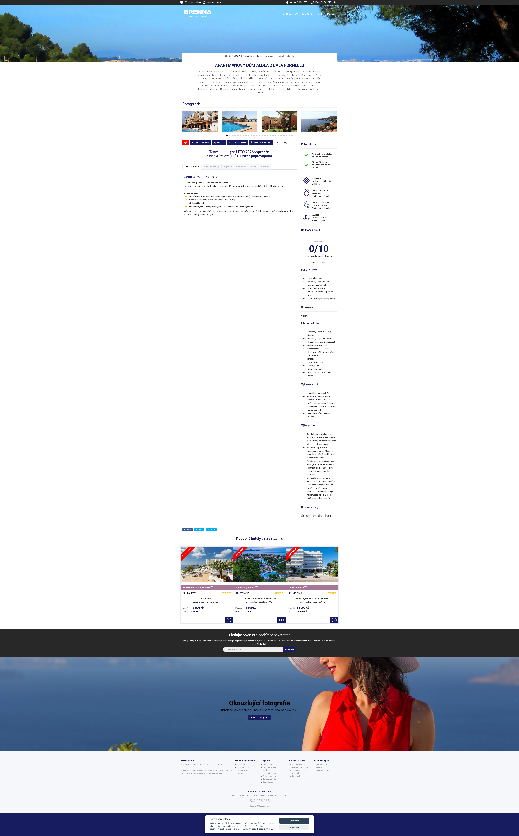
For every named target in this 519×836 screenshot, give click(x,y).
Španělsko (248, 56)
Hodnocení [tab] (241, 166)
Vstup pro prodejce (193, 2)
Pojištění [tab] (228, 166)
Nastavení (294, 827)
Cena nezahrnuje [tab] (211, 166)
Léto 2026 (307, 14)
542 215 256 (260, 800)
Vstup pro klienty (214, 2)
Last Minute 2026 (290, 14)
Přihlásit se (289, 649)
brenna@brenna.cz (259, 806)
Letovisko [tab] (264, 166)
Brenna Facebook (259, 717)
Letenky (319, 14)
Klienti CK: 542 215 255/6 (326, 2)
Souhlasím (294, 821)
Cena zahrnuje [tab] (192, 166)
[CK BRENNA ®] (198, 8)
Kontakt (331, 14)
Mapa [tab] (253, 166)
